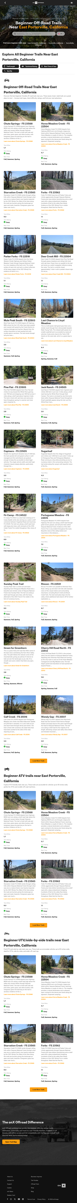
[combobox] (35, 34)
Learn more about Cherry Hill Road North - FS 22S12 (57, 658)
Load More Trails (38, 761)
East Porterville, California (37, 43)
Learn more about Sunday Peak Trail (19, 592)
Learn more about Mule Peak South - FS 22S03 (19, 329)
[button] (10, 66)
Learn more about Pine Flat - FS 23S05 (19, 395)
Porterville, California (56, 43)
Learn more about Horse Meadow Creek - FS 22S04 (57, 134)
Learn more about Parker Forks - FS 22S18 (19, 264)
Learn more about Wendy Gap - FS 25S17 (57, 725)
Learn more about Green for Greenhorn (19, 658)
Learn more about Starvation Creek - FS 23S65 (19, 200)
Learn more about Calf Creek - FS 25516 (19, 725)
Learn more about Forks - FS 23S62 (57, 200)
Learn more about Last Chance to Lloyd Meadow (57, 329)
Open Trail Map (11, 1142)
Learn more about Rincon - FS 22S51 (57, 592)
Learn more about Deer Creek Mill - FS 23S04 (57, 264)
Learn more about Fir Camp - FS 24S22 (19, 525)
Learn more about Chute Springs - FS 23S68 (19, 134)
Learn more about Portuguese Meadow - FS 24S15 (57, 525)
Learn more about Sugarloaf (57, 459)
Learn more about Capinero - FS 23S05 (19, 459)
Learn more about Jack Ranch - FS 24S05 (57, 395)
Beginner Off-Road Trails (20, 18)
